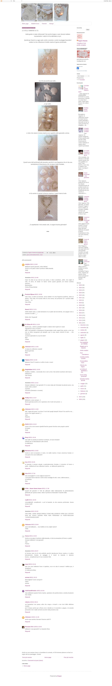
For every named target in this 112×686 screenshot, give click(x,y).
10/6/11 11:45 (35, 617)
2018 (80, 305)
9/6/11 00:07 (34, 551)
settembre (83, 332)
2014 (80, 315)
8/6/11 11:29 (36, 324)
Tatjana (27, 360)
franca (27, 536)
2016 (80, 310)
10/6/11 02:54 (40, 590)
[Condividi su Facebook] (53, 252)
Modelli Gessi (35, 23)
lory (26, 462)
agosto (82, 335)
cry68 (26, 500)
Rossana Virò (29, 626)
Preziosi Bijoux (29, 294)
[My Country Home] (78, 69)
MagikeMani (28, 369)
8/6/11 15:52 (34, 450)
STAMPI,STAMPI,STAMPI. (86, 130)
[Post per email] (47, 252)
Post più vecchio (68, 657)
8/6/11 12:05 (34, 346)
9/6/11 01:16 (32, 564)
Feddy (27, 397)
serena (27, 577)
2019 (80, 302)
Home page (25, 23)
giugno (82, 340)
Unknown (28, 346)
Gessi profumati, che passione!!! (83, 176)
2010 (80, 396)
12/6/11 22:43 (38, 626)
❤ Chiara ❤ (28, 324)
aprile (82, 386)
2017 (80, 307)
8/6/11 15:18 (32, 437)
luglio (82, 337)
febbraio (82, 391)
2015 (80, 312)
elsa (26, 473)
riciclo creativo (84, 350)
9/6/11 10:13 (33, 577)
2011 (80, 323)
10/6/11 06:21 (34, 602)
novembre (83, 327)
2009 (80, 399)
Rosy (26, 437)
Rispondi (27, 272)
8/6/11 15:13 (32, 424)
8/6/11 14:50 (34, 409)
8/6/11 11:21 (33, 309)
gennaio (82, 393)
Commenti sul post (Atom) (35, 660)
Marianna (28, 450)
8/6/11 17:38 (45, 488)
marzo (82, 388)
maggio (82, 383)
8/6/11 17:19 (31, 473)
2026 (80, 285)
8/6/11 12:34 (33, 360)
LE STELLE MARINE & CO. (83, 370)
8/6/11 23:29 (33, 536)
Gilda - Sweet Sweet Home (33, 488)
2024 (80, 290)
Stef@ (27, 424)
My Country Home (80, 66)
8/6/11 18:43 (32, 500)
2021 (80, 297)
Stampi (51, 23)
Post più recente (27, 657)
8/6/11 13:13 (34, 382)
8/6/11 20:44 (34, 524)
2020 (80, 300)
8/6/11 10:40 (33, 264)
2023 (80, 292)
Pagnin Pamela (82, 41)
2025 (80, 287)
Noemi (27, 309)
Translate (82, 79)
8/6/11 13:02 (36, 369)
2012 (80, 320)
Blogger (59, 676)
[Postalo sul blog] (51, 252)
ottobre (82, 330)
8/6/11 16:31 (31, 462)
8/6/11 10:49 (34, 277)
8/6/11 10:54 (38, 294)
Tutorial (44, 23)
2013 (80, 317)
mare (41, 254)
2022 (80, 295)
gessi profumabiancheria (33, 254)
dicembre (83, 325)
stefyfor (27, 264)
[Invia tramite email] (50, 252)
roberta (27, 602)
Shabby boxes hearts (86, 109)
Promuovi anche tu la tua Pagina (82, 70)
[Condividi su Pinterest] (54, 252)
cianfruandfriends (30, 590)
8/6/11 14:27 (32, 397)
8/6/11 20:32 (34, 511)
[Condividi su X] (52, 252)
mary (26, 564)
